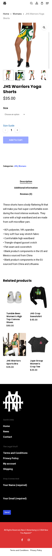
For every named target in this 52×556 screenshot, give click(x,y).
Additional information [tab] (26, 187)
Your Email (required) (15, 498)
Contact (7, 436)
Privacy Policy (11, 458)
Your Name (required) (15, 485)
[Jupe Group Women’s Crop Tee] (38, 344)
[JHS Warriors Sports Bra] (14, 344)
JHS (16, 166)
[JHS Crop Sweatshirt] (38, 297)
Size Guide (8, 125)
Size (5, 108)
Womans (17, 14)
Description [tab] (26, 181)
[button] (47, 3)
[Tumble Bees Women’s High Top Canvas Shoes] (14, 297)
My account (9, 463)
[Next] (44, 75)
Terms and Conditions (15, 452)
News (6, 431)
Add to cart (15, 139)
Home (6, 14)
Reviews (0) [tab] (26, 194)
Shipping (8, 469)
